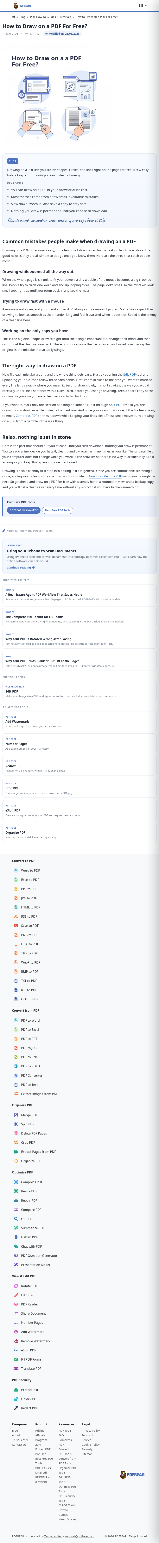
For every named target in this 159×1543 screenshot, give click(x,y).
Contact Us (19, 1444)
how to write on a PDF (105, 476)
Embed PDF (42, 1449)
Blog (23, 17)
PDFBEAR (35, 34)
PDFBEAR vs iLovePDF (24, 510)
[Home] (13, 17)
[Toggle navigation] (143, 5)
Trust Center (20, 1440)
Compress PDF (26, 416)
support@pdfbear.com (79, 1536)
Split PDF (115, 405)
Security (87, 1449)
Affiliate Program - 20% (42, 1439)
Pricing (40, 1430)
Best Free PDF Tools (57, 510)
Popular (40, 1454)
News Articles (67, 1519)
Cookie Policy (90, 1444)
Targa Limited (53, 1536)
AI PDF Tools (67, 1505)
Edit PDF (129, 374)
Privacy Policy (91, 1430)
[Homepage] (22, 6)
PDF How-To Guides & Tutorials (50, 17)
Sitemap (87, 1454)
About (16, 1435)
